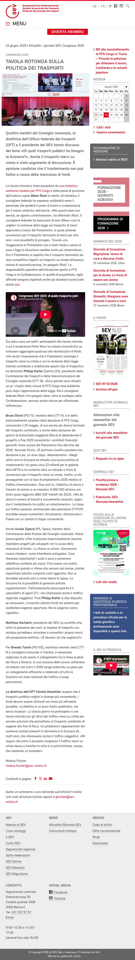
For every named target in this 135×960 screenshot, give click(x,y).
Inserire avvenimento (110, 132)
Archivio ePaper (107, 389)
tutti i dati (103, 127)
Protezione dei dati (89, 952)
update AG (66, 956)
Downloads (100, 843)
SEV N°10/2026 (107, 384)
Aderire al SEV (16, 825)
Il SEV (10, 837)
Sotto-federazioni (18, 855)
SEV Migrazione (17, 874)
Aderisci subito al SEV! (112, 159)
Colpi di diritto (102, 825)
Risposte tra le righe (110, 459)
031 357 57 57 (21, 912)
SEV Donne (13, 861)
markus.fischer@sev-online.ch (26, 766)
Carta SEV (13, 843)
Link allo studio (106, 582)
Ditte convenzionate (106, 831)
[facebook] (35, 779)
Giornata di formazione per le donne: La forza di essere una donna (110, 275)
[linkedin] (45, 779)
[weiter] (126, 87)
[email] (50, 779)
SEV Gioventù (15, 868)
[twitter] (40, 779)
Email (10, 917)
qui (17, 284)
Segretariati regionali (20, 849)
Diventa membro (67, 32)
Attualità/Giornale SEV (65, 825)
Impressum (71, 952)
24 (95, 115)
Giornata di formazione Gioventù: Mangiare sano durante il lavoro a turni (110, 296)
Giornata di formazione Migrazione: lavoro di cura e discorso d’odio (109, 254)
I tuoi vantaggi (16, 831)
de (95, 6)
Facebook (61, 892)
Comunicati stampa (63, 831)
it (110, 6)
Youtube (59, 898)
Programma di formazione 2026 (110, 224)
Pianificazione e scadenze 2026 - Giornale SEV (107, 485)
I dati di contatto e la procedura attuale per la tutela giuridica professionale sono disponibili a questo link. (110, 622)
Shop (96, 837)
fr (103, 6)
